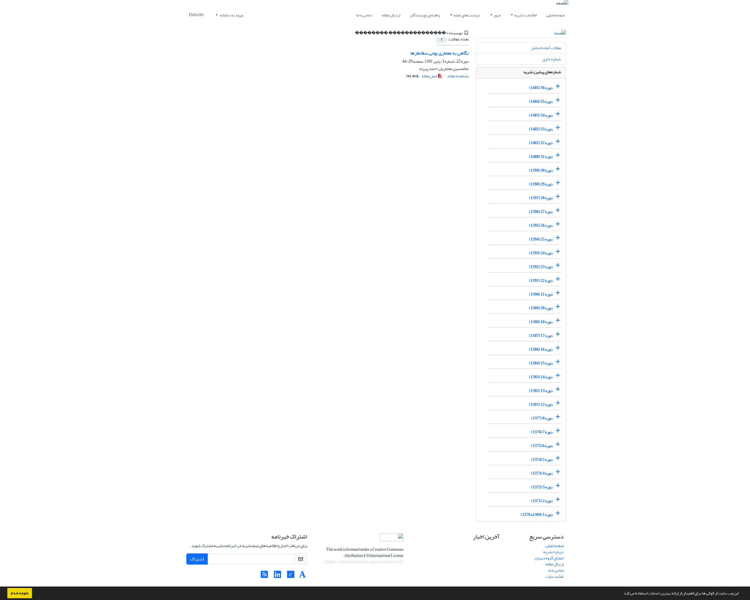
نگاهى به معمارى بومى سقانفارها (439, 53)
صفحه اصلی (555, 15)
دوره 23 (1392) (541, 267)
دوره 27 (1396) (541, 212)
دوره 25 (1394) (541, 239)
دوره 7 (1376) (542, 432)
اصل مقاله (422, 76)
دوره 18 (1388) (541, 322)
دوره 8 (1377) (542, 418)
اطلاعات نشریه (525, 15)
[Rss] (264, 576)
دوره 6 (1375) (542, 446)
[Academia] (302, 576)
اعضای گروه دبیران (549, 558)
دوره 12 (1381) (541, 404)
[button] (621, 594)
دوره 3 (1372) (542, 487)
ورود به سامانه (231, 15)
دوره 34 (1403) (541, 115)
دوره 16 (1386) (541, 349)
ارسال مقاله (391, 15)
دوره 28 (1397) (541, 198)
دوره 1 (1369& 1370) (537, 515)
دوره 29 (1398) (541, 184)
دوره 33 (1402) (541, 129)
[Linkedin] (277, 576)
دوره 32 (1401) (541, 143)
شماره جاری (552, 59)
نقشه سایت (555, 576)
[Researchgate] (290, 576)
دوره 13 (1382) (541, 391)
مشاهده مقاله (458, 76)
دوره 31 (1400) (541, 157)
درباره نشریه (553, 552)
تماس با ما (364, 15)
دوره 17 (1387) (541, 336)
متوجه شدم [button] (19, 592)
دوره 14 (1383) (541, 377)
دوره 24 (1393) (541, 253)
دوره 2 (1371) (542, 501)
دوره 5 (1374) (542, 459)
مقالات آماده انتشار (546, 48)
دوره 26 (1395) (541, 225)
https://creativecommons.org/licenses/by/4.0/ (363, 562)
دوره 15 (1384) (541, 363)
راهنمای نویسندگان (425, 15)
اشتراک (197, 559)
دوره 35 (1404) (541, 101)
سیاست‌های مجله (466, 15)
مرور (497, 15)
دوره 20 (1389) (541, 308)
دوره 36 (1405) (541, 88)
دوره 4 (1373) (542, 473)
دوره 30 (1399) (541, 170)
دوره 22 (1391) (541, 280)
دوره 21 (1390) (541, 294)
